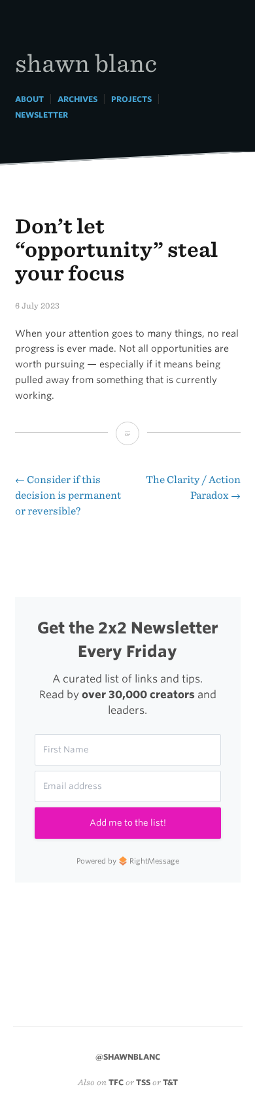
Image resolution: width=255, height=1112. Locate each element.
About (29, 99)
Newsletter (41, 115)
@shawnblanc (127, 1057)
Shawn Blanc (86, 62)
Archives (77, 99)
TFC (116, 1082)
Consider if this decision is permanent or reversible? (68, 495)
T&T (170, 1082)
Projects (131, 99)
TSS (143, 1082)
